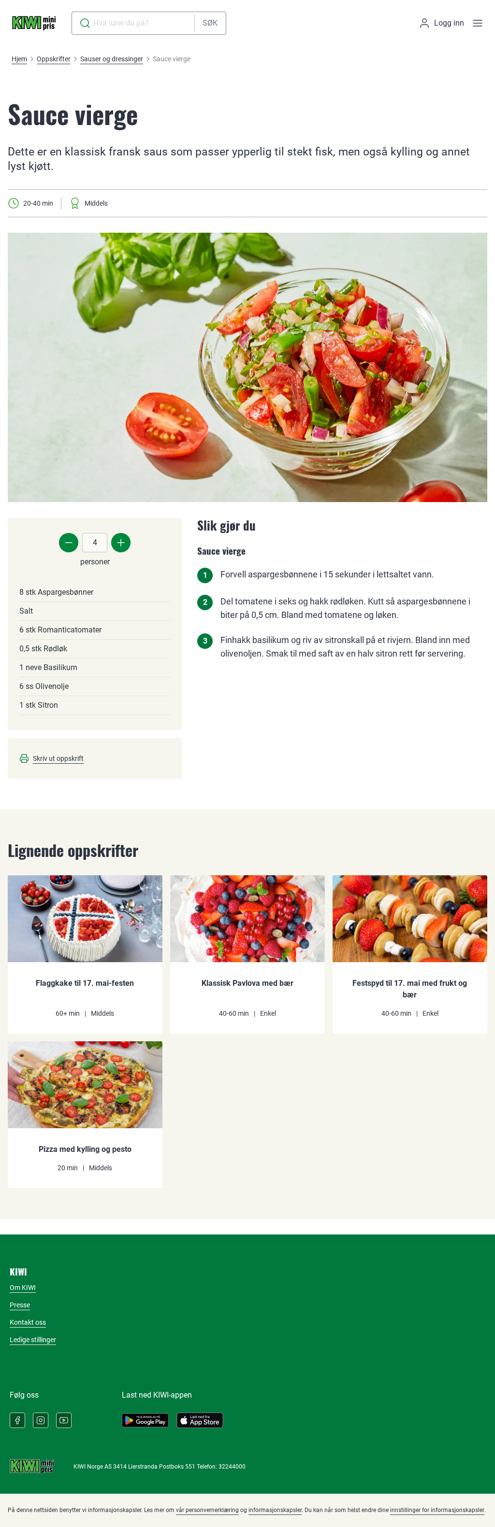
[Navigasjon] (477, 23)
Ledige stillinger (33, 1340)
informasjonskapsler (275, 1510)
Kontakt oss (28, 1322)
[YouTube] (64, 1420)
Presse (20, 1305)
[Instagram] (40, 1420)
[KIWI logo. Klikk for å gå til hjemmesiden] (34, 23)
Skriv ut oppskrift (58, 758)
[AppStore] (199, 1420)
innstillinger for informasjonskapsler (437, 1510)
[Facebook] (17, 1420)
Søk (210, 23)
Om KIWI (23, 1287)
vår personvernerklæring (207, 1510)
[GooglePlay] (145, 1420)
